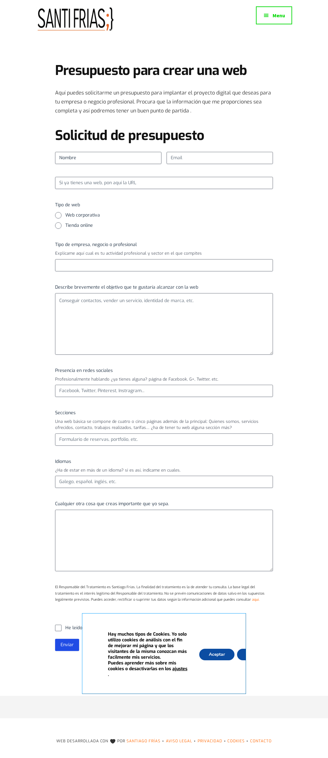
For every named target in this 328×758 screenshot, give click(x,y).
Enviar (67, 645)
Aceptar (217, 654)
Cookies (236, 741)
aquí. (255, 599)
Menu (279, 15)
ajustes (179, 669)
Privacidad (210, 741)
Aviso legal (179, 741)
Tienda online (79, 225)
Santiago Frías (143, 741)
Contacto (261, 741)
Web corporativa (82, 215)
